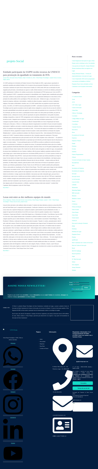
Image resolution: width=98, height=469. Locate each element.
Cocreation (74, 116)
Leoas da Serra (28, 200)
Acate (4, 77)
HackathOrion (75, 162)
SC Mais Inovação (76, 259)
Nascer (73, 201)
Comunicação (75, 121)
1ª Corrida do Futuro (77, 96)
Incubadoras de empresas (78, 171)
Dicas (8, 77)
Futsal (11, 201)
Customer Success (76, 127)
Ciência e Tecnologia (77, 113)
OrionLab (74, 220)
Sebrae (73, 262)
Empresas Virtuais (76, 140)
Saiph (24, 77)
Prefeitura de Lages (76, 231)
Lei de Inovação (76, 179)
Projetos (20, 77)
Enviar (86, 287)
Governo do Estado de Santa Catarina (81, 160)
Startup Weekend (76, 267)
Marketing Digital (76, 190)
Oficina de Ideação (76, 206)
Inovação (74, 173)
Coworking (74, 124)
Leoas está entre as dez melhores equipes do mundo (26, 197)
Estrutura (74, 146)
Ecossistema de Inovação (78, 135)
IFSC (73, 165)
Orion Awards (75, 209)
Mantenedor (75, 187)
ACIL (73, 102)
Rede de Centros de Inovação (79, 245)
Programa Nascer (76, 234)
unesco (8, 79)
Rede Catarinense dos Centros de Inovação (82, 242)
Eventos (74, 149)
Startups (74, 270)
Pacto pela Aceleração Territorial (80, 223)
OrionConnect (75, 217)
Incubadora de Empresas (78, 168)
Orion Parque (35, 200)
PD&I (73, 226)
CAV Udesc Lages (76, 104)
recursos (59, 77)
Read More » (6, 187)
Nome (71, 282)
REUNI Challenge (76, 251)
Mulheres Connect (76, 198)
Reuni (73, 248)
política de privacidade (77, 291)
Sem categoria (75, 264)
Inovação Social (14, 77)
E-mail (71, 284)
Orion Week (75, 215)
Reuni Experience (76, 253)
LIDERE (74, 184)
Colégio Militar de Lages (78, 118)
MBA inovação (75, 193)
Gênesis (14, 200)
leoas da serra (16, 201)
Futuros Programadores (77, 154)
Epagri (73, 143)
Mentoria (74, 195)
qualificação (75, 240)
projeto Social (53, 77)
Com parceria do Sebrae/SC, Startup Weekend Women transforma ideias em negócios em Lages (83, 68)
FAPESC (74, 151)
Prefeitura (74, 228)
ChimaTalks (75, 110)
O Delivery (74, 204)
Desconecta (75, 129)
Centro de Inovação (76, 107)
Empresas (8, 200)
